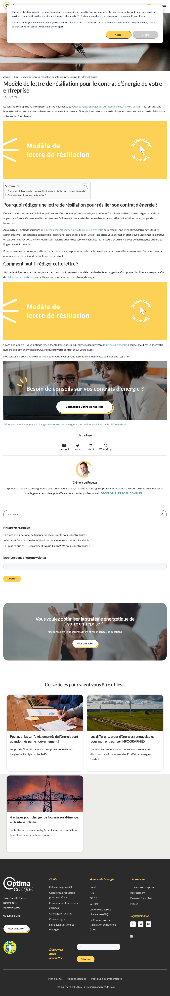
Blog (15, 76)
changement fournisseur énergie (56, 424)
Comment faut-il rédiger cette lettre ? (26, 195)
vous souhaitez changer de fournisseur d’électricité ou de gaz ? (106, 106)
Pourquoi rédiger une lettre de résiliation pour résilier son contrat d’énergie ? (47, 191)
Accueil (7, 76)
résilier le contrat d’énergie (22, 277)
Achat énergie (27, 424)
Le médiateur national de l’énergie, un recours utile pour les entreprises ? (46, 534)
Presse (134, 903)
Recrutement (137, 892)
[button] (85, 643)
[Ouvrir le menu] (164, 6)
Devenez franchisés (141, 898)
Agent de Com (107, 986)
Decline (145, 34)
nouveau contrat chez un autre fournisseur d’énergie (73, 229)
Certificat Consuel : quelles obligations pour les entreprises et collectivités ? (48, 540)
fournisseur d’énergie (115, 344)
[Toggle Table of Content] (83, 186)
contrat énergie (86, 424)
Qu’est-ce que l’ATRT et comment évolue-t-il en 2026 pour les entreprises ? (47, 545)
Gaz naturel (119, 424)
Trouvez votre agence (142, 886)
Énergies (10, 424)
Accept (119, 34)
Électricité (103, 424)
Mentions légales (76, 978)
